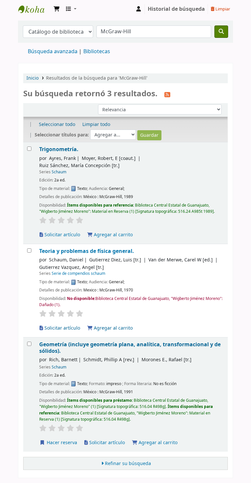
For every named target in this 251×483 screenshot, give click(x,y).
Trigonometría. (58, 149)
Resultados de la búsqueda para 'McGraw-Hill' (96, 78)
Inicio (32, 78)
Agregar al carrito (112, 234)
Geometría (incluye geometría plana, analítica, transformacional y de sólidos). (130, 347)
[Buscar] (221, 31)
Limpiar (222, 9)
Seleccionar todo (57, 124)
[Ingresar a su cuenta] (138, 9)
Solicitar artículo (61, 234)
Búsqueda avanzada (52, 51)
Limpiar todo (96, 124)
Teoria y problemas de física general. (86, 251)
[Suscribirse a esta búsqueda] (167, 94)
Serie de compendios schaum (78, 273)
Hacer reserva (61, 442)
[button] (56, 9)
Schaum (59, 172)
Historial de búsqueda (176, 9)
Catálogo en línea (34, 9)
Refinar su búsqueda (128, 463)
